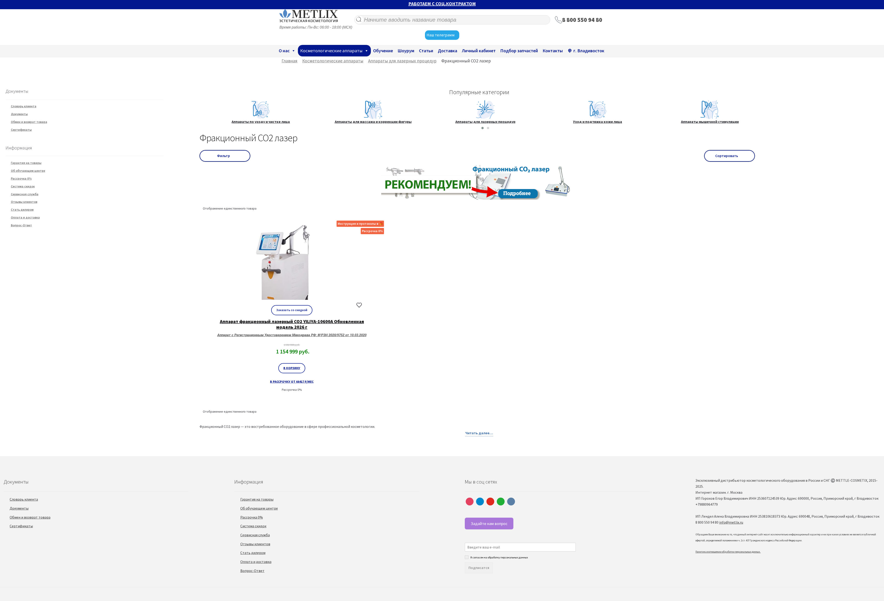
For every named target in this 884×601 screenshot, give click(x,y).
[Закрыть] (699, 250)
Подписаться (442, 350)
